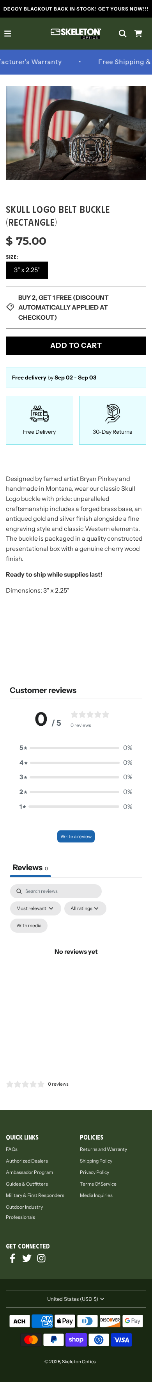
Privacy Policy (94, 1172)
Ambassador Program (29, 1172)
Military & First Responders (35, 1195)
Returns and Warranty (103, 1149)
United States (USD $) (72, 1299)
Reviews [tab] (30, 867)
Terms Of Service (98, 1184)
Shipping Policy (96, 1161)
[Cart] (138, 33)
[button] (76, 748)
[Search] (123, 33)
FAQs (12, 1149)
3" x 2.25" (27, 270)
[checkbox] (29, 926)
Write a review (76, 836)
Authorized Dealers (27, 1161)
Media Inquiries (96, 1195)
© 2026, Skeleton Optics (70, 1361)
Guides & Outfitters (27, 1184)
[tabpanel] (76, 960)
